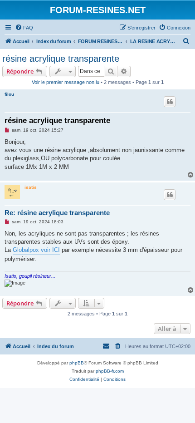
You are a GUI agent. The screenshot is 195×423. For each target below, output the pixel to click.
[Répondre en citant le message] (170, 101)
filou (9, 94)
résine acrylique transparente (60, 59)
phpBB (76, 362)
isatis (30, 187)
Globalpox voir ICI (36, 249)
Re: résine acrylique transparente (57, 212)
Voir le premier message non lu (65, 82)
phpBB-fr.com (110, 371)
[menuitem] (24, 27)
